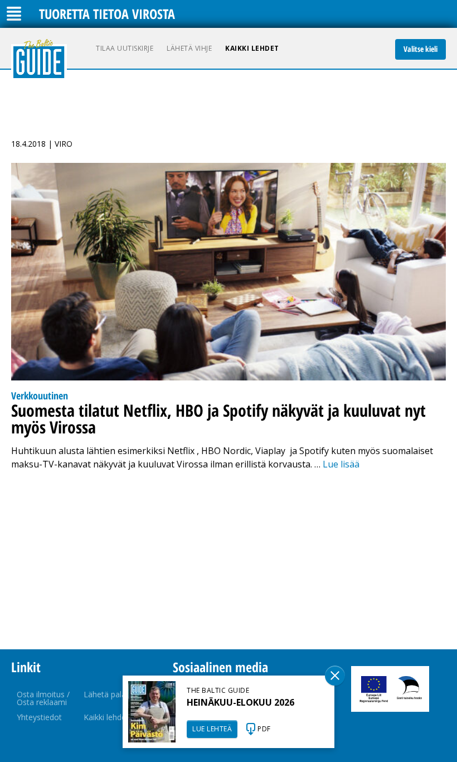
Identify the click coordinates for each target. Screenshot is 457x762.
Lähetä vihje (189, 48)
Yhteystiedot (39, 717)
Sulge (335, 675)
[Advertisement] (228, 560)
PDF (264, 729)
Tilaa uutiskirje (124, 48)
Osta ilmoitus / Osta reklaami (43, 698)
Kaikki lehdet (252, 48)
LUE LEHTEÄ (212, 729)
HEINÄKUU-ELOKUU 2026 (240, 702)
